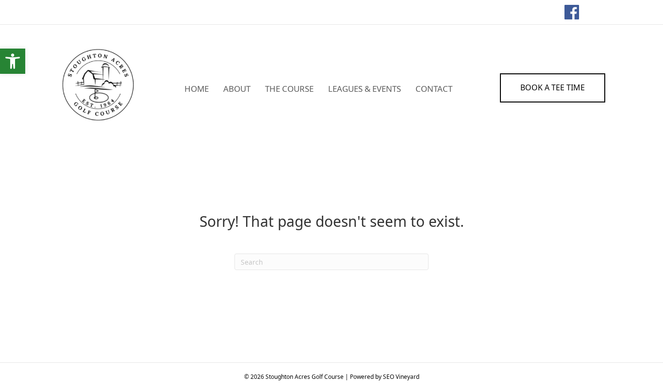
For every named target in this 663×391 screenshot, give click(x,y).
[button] (12, 61)
